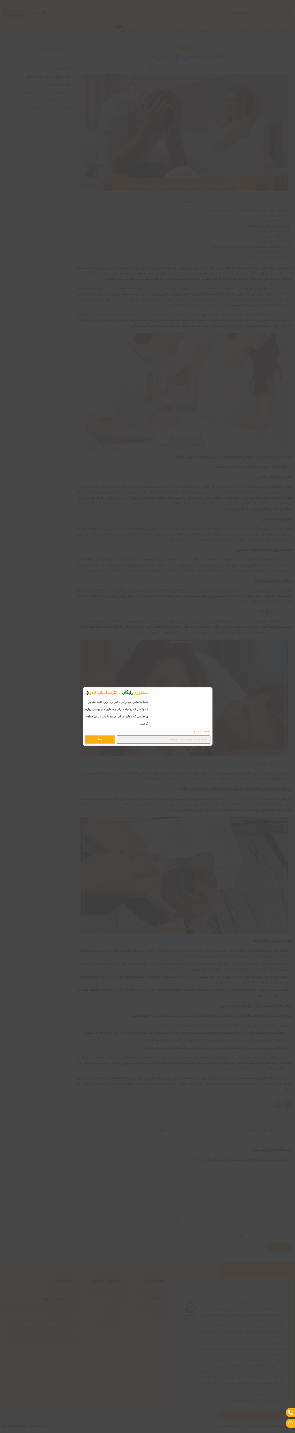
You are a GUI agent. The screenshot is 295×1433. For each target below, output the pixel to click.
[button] (88, 691)
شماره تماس (202, 732)
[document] (147, 716)
